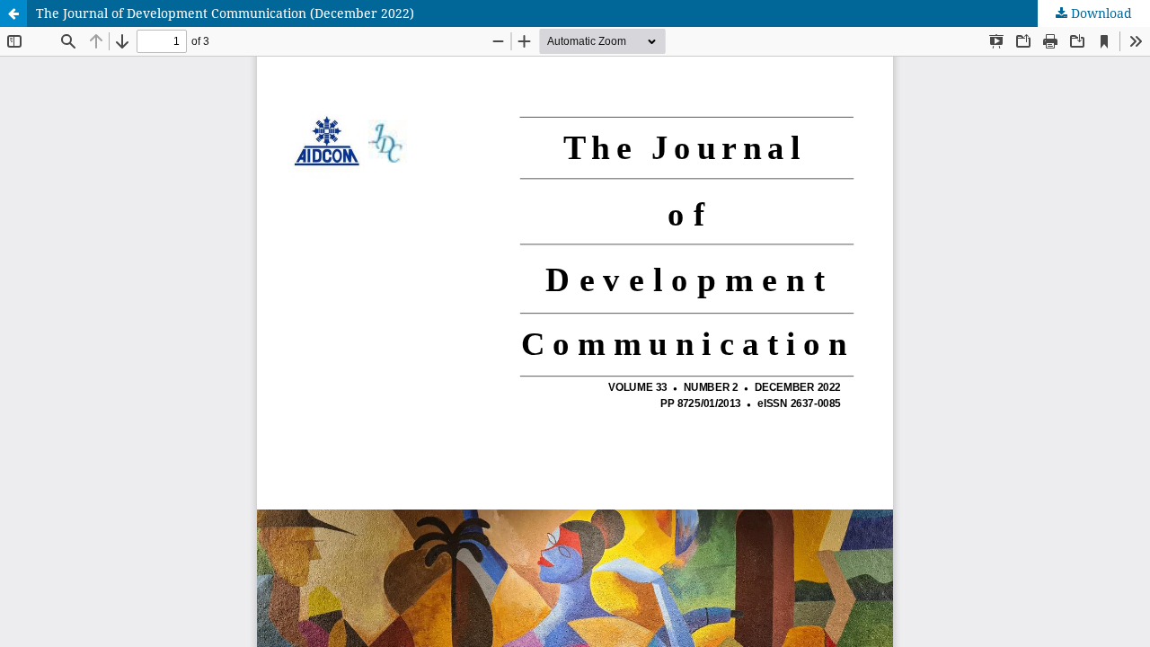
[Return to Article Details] (13, 13)
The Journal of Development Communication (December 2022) (225, 13)
